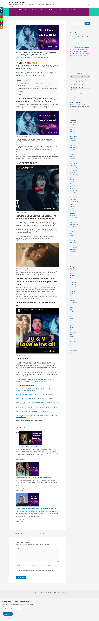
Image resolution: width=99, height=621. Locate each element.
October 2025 (73, 145)
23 (74, 87)
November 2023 (73, 197)
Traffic (27, 10)
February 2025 (73, 163)
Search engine (73, 323)
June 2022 (72, 231)
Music (34, 57)
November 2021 (73, 247)
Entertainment (52, 10)
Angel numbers (73, 268)
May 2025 (72, 156)
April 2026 (72, 131)
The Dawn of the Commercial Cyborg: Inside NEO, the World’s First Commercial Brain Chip (79, 62)
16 (74, 84)
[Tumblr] (1, 25)
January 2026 (73, 138)
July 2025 (72, 152)
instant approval (73, 302)
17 (76, 84)
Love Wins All (20, 72)
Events (71, 293)
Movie (71, 307)
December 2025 (73, 140)
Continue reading (6, 618)
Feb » (81, 93)
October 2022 (73, 222)
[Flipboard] (1, 22)
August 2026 (73, 122)
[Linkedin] (25, 63)
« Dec (78, 93)
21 (88, 84)
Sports (71, 334)
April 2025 (72, 158)
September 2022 (74, 224)
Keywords (72, 305)
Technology (72, 339)
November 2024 (73, 170)
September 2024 (74, 174)
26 (82, 87)
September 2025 (74, 147)
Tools (43, 10)
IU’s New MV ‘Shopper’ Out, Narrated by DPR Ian (27, 446)
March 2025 (72, 161)
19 (82, 84)
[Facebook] (17, 63)
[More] (35, 63)
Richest (71, 320)
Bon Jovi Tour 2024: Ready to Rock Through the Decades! (34, 394)
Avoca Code (72, 104)
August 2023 (73, 204)
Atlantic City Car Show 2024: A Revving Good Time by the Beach (36, 407)
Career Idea (72, 280)
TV (70, 352)
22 (71, 87)
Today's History (73, 341)
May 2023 (72, 211)
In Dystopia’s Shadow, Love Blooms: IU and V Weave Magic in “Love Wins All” (36, 86)
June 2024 (72, 181)
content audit (73, 282)
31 (77, 89)
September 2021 (74, 249)
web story (35, 380)
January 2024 (73, 192)
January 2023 (73, 220)
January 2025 (73, 165)
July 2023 (72, 206)
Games (62, 10)
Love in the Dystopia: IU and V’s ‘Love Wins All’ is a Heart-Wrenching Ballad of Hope (37, 88)
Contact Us (70, 4)
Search (71, 21)
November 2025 (73, 143)
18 (79, 84)
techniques (72, 336)
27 (85, 87)
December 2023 (73, 195)
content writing (73, 289)
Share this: (20, 92)
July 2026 (72, 124)
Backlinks (35, 10)
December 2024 (73, 167)
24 (77, 87)
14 (88, 81)
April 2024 (72, 186)
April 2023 (72, 213)
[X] (20, 63)
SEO (20, 10)
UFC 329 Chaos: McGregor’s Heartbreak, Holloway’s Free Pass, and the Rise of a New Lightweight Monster (79, 43)
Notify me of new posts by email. (24, 574)
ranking (71, 318)
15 (71, 84)
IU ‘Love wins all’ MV (22, 85)
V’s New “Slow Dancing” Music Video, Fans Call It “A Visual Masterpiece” (33, 477)
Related (20, 94)
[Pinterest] (27, 63)
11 (79, 81)
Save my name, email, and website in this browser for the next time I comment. (36, 570)
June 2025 (72, 154)
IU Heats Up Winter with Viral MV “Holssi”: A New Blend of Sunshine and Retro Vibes (36, 508)
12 (82, 81)
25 (79, 87)
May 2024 (72, 183)
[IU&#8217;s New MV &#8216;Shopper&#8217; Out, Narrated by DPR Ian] (30, 437)
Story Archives (15, 14)
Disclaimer (77, 4)
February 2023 (73, 217)
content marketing (74, 286)
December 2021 (73, 245)
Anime (71, 271)
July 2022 (72, 229)
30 (74, 89)
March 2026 (72, 134)
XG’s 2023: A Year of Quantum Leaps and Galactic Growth (34, 398)
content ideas (73, 284)
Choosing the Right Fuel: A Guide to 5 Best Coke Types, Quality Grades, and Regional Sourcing (79, 36)
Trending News (72, 10)
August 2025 (73, 149)
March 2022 (72, 238)
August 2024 (73, 177)
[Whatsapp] (33, 63)
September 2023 (74, 201)
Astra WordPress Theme (61, 592)
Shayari (71, 327)
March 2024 (72, 188)
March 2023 (72, 215)
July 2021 (72, 254)
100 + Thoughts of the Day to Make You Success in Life (33, 411)
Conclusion (20, 91)
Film (71, 296)
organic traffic (73, 314)
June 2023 (72, 208)
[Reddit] (22, 63)
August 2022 (73, 226)
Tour (71, 345)
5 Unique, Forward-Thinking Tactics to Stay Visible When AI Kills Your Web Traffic (79, 106)
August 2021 (73, 251)
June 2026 (72, 127)
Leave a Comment (20, 57)
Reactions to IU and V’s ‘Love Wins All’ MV (27, 89)
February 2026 (73, 136)
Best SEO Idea (17, 2)
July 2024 (72, 179)
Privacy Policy (85, 4)
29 (71, 89)
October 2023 (73, 199)
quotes (71, 316)
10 (76, 81)
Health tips (72, 300)
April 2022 (72, 235)
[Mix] (30, 63)
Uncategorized (73, 354)
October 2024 (73, 172)
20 (85, 84)
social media (73, 332)
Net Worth (72, 311)
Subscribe (7, 614)
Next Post (42, 533)
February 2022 (73, 240)
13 (85, 81)
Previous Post (18, 533)
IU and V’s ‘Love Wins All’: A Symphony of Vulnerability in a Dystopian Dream (35, 83)
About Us (63, 4)
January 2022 (73, 242)
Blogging (13, 10)
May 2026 (72, 129)
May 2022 (72, 233)
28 (88, 87)
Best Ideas (72, 275)
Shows (71, 329)
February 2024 (73, 190)
